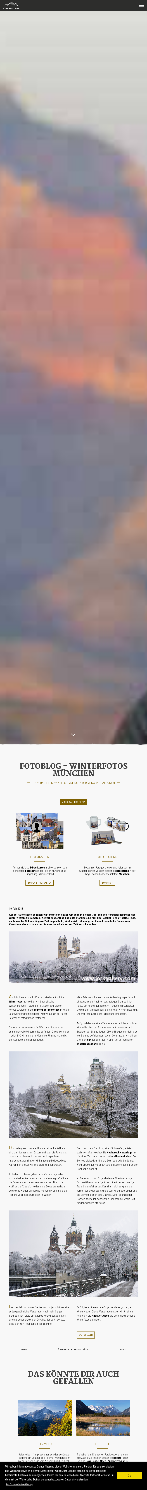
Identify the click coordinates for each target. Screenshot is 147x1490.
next (124, 1349)
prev (22, 1349)
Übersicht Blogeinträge (73, 1349)
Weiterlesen (86, 1334)
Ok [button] (129, 1475)
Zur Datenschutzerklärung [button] (19, 1484)
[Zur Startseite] (10, 9)
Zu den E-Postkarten (39, 882)
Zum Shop (107, 882)
